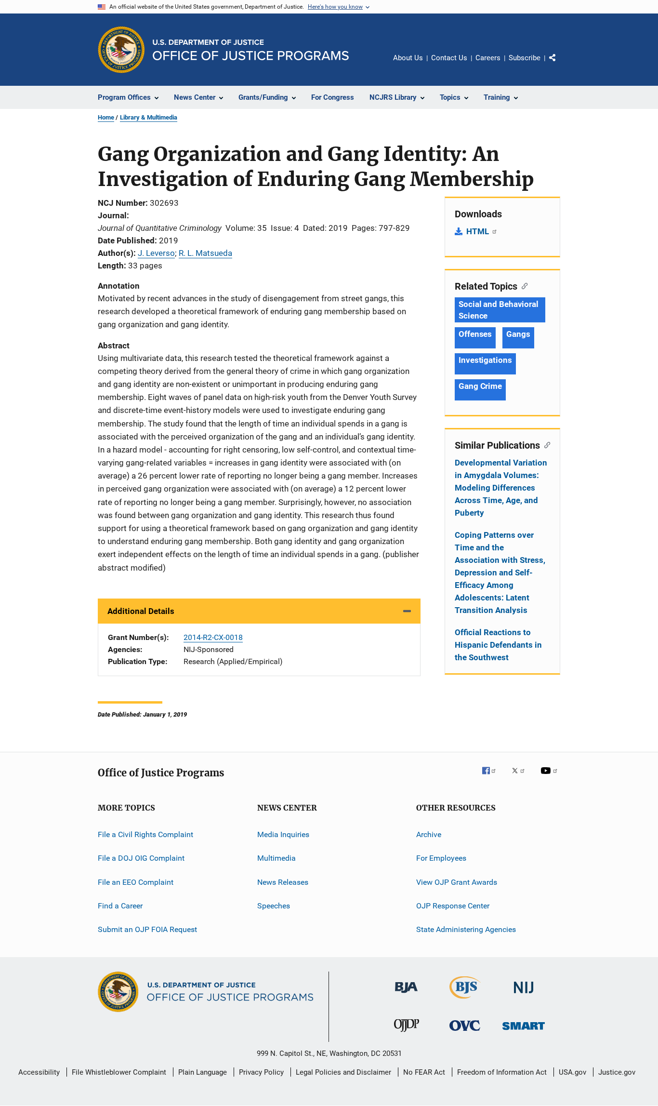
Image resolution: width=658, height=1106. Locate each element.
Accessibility (39, 1072)
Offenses (475, 334)
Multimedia (276, 858)
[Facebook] (492, 777)
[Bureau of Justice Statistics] (465, 1000)
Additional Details (140, 611)
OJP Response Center (452, 905)
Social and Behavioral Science (499, 309)
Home (106, 117)
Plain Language (202, 1072)
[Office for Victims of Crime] (464, 1032)
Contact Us (449, 57)
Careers (487, 57)
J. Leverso (156, 253)
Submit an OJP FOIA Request (147, 929)
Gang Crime (480, 386)
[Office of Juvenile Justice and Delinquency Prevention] (406, 1034)
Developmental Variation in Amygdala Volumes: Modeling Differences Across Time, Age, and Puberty (501, 488)
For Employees (441, 858)
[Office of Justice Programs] (121, 49)
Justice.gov (616, 1072)
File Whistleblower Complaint (119, 1072)
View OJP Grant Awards (456, 881)
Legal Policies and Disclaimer (343, 1072)
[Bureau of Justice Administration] (406, 994)
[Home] (251, 50)
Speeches (273, 905)
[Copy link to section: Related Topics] (522, 285)
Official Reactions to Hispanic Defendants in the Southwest (498, 644)
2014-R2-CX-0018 (213, 637)
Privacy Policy (261, 1072)
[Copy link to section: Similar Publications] (545, 444)
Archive (428, 834)
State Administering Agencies (466, 929)
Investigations (485, 360)
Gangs (518, 334)
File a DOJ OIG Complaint (141, 858)
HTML (478, 231)
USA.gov (572, 1072)
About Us (408, 57)
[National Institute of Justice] (523, 994)
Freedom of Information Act (502, 1072)
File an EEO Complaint (135, 881)
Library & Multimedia (148, 117)
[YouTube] (550, 777)
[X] (521, 777)
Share (560, 64)
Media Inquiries (283, 834)
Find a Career (120, 905)
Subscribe (524, 57)
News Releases (282, 881)
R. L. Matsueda (205, 253)
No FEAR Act (424, 1072)
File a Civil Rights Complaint (145, 834)
